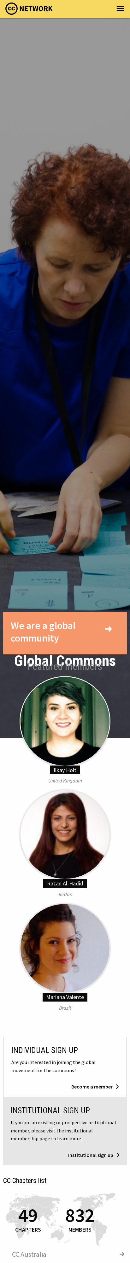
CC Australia (29, 1254)
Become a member (92, 1086)
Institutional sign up (91, 1155)
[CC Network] (29, 10)
